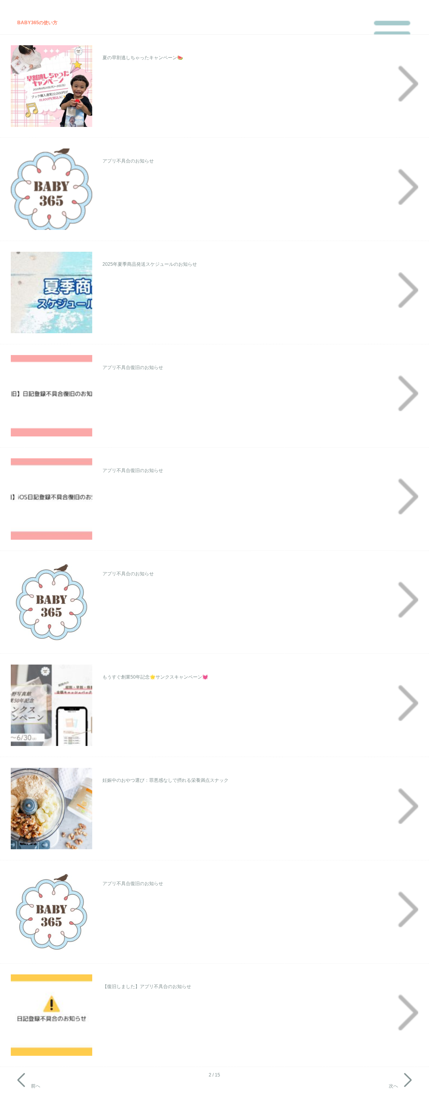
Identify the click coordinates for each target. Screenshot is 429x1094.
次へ (393, 1085)
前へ (35, 1085)
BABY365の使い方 (37, 22)
